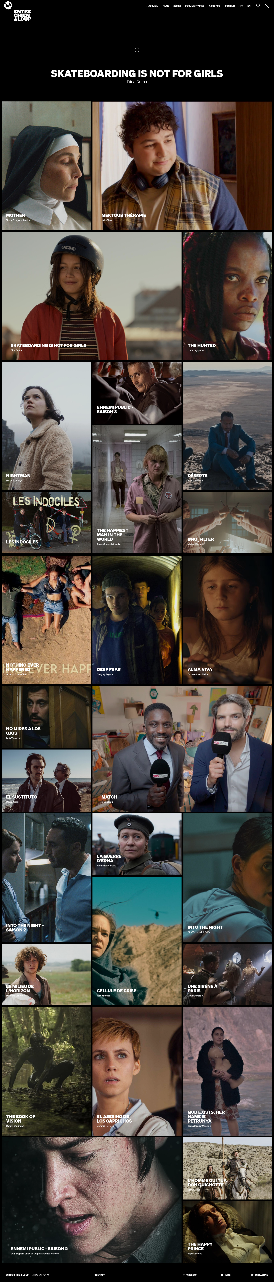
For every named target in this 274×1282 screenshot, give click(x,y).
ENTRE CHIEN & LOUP (17, 1274)
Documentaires (194, 5)
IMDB (226, 1275)
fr (241, 5)
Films (166, 5)
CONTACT (99, 1274)
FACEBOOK (191, 1275)
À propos (214, 5)
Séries (177, 5)
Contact (230, 5)
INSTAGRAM (261, 1275)
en (248, 5)
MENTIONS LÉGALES (40, 1275)
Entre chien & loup (17, 11)
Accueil (153, 5)
